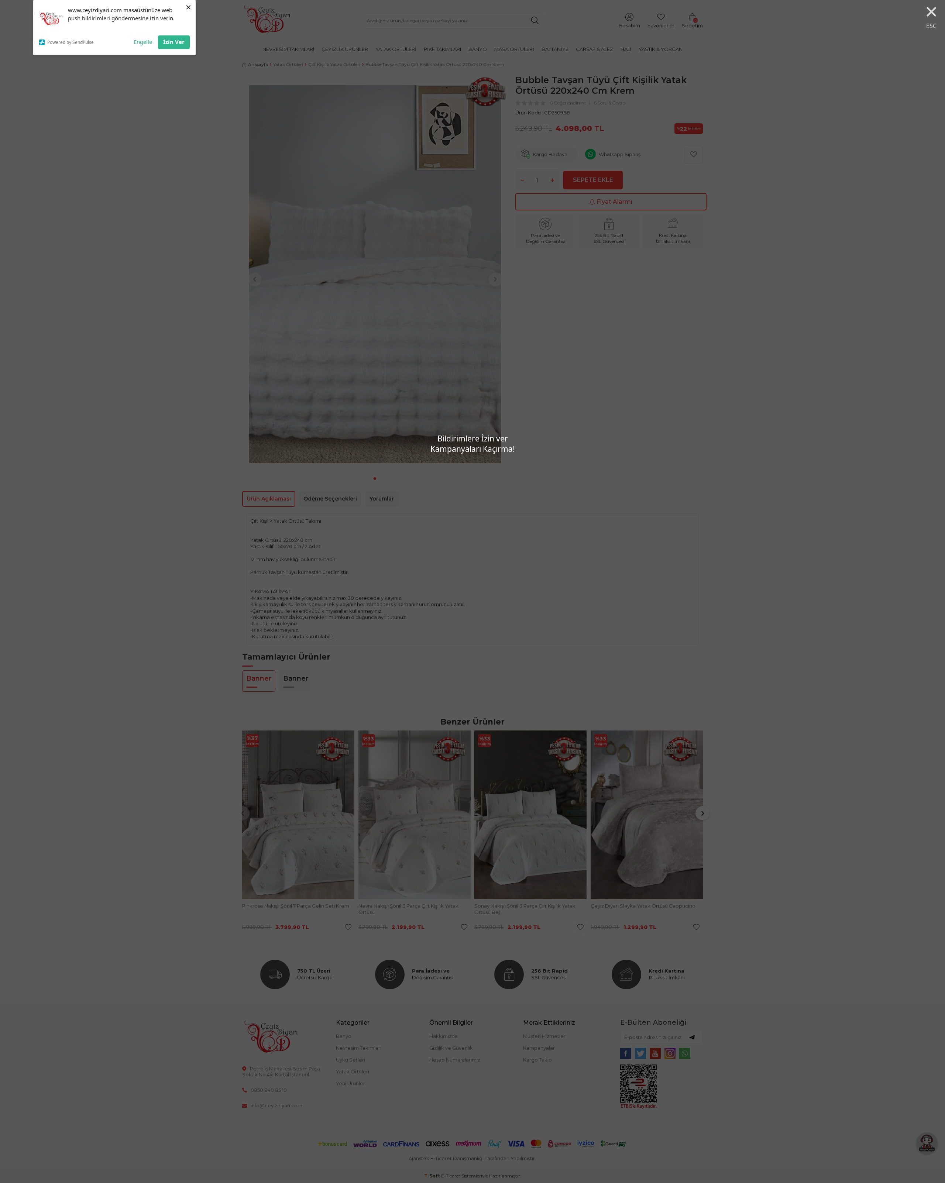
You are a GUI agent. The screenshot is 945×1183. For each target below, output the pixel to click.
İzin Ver (174, 41)
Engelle (143, 41)
